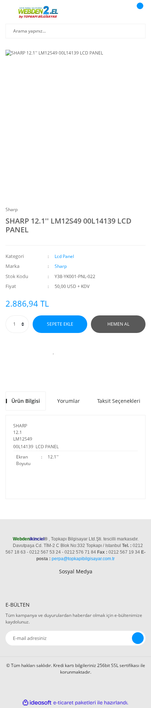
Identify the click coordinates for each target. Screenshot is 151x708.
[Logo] (39, 12)
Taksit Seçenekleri (118, 400)
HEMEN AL (118, 324)
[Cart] (139, 12)
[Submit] (138, 638)
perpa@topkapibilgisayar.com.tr (83, 558)
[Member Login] (120, 12)
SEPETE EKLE (60, 324)
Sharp (11, 209)
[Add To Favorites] (53, 351)
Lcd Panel (64, 256)
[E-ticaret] (74, 703)
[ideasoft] (37, 702)
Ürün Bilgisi (25, 400)
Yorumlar (68, 400)
